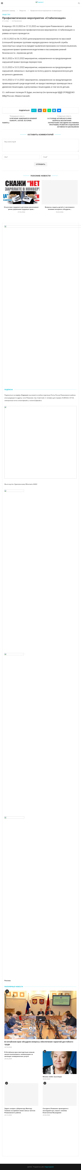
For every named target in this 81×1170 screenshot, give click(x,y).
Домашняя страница (8, 10)
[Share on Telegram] (54, 110)
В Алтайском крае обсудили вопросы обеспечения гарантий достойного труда (38, 1043)
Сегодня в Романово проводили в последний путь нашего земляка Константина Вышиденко (55, 1110)
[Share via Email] (59, 110)
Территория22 (49, 1167)
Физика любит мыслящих (52, 1077)
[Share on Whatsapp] (49, 110)
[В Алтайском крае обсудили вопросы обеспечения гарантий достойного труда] (40, 1015)
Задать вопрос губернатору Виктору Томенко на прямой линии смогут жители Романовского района (19, 1110)
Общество (22, 10)
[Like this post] (34, 110)
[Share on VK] (40, 110)
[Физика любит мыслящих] (60, 1062)
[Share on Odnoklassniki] (44, 110)
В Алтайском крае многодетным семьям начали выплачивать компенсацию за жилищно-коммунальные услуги (19, 1054)
